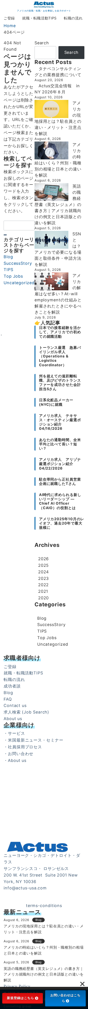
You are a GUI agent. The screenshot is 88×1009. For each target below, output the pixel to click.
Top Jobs (13, 276)
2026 (43, 558)
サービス (16, 733)
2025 (43, 565)
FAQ (8, 699)
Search (42, 42)
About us (13, 718)
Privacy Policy (17, 986)
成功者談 (12, 686)
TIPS (8, 269)
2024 (43, 571)
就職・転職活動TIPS (23, 673)
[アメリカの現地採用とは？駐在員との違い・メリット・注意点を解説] (51, 109)
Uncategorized (19, 282)
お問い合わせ (20, 753)
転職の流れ (14, 679)
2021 (43, 591)
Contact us (15, 705)
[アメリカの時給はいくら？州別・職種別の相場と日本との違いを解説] (51, 151)
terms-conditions (44, 905)
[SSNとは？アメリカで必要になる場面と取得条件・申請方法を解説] (51, 240)
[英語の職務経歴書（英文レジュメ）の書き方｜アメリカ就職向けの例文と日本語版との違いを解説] (51, 192)
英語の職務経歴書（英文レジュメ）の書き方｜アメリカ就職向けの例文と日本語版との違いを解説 (58, 204)
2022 (43, 584)
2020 (43, 597)
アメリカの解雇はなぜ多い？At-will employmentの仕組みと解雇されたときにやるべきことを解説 (58, 293)
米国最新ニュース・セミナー (35, 740)
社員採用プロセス (25, 746)
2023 (43, 578)
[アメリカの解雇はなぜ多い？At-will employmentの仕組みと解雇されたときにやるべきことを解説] (51, 281)
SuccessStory (18, 263)
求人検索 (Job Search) (26, 712)
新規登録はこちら (20, 998)
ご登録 (10, 666)
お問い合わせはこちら (65, 998)
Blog (8, 256)
